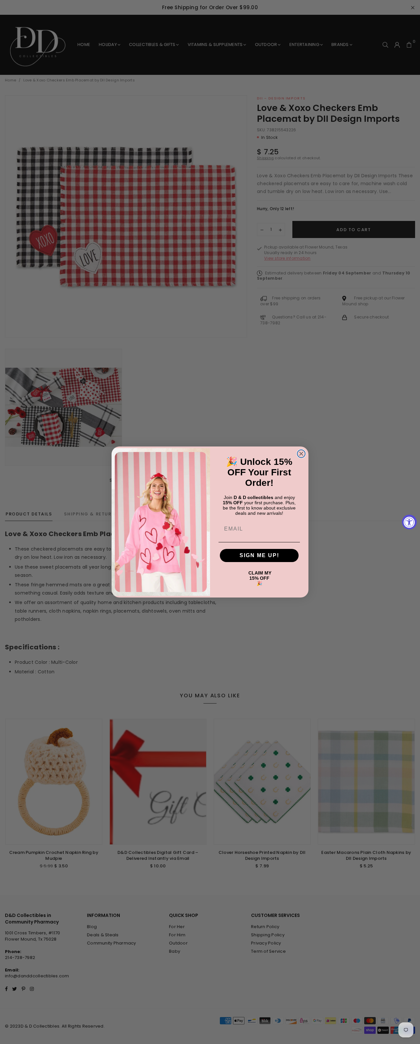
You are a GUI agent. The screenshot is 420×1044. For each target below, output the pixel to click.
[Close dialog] (301, 454)
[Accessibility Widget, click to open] (409, 522)
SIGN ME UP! (259, 555)
